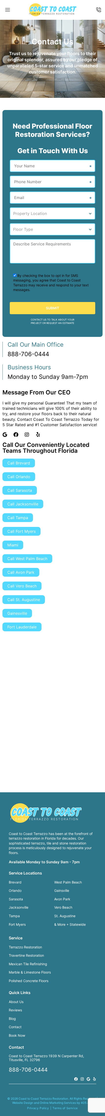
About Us (16, 1002)
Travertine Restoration (26, 955)
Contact (15, 1027)
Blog (12, 1018)
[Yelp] (37, 434)
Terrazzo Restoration (25, 947)
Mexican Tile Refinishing (28, 964)
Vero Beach (63, 907)
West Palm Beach (68, 882)
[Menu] (7, 10)
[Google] (88, 1079)
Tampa (14, 916)
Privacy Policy (38, 1108)
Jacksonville (18, 907)
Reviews (15, 1010)
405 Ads (87, 1103)
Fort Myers (17, 924)
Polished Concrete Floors (28, 981)
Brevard (15, 882)
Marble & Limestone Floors (30, 972)
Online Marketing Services (58, 1103)
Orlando (15, 890)
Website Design (22, 1103)
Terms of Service (65, 1108)
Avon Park (62, 899)
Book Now (17, 1035)
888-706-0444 (98, 9)
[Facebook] (15, 434)
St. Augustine (64, 916)
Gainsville (61, 890)
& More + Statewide (70, 924)
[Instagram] (26, 434)
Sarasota (16, 899)
